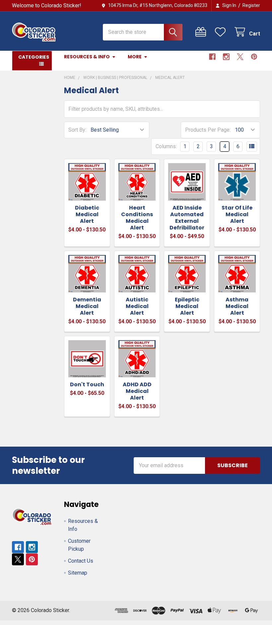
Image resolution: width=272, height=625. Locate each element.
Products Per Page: (208, 130)
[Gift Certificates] (202, 32)
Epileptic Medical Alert (187, 306)
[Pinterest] (254, 57)
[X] (240, 57)
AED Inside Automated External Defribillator (187, 217)
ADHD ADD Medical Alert (137, 391)
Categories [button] (33, 57)
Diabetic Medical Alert (87, 214)
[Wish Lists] (222, 32)
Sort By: (77, 130)
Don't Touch (87, 384)
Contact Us (80, 561)
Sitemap (77, 573)
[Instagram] (226, 57)
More (135, 56)
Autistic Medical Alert (137, 306)
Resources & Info (87, 56)
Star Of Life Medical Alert (237, 214)
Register (251, 5)
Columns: (166, 146)
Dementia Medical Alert (87, 306)
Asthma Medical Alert (237, 306)
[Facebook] (212, 57)
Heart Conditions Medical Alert (137, 217)
